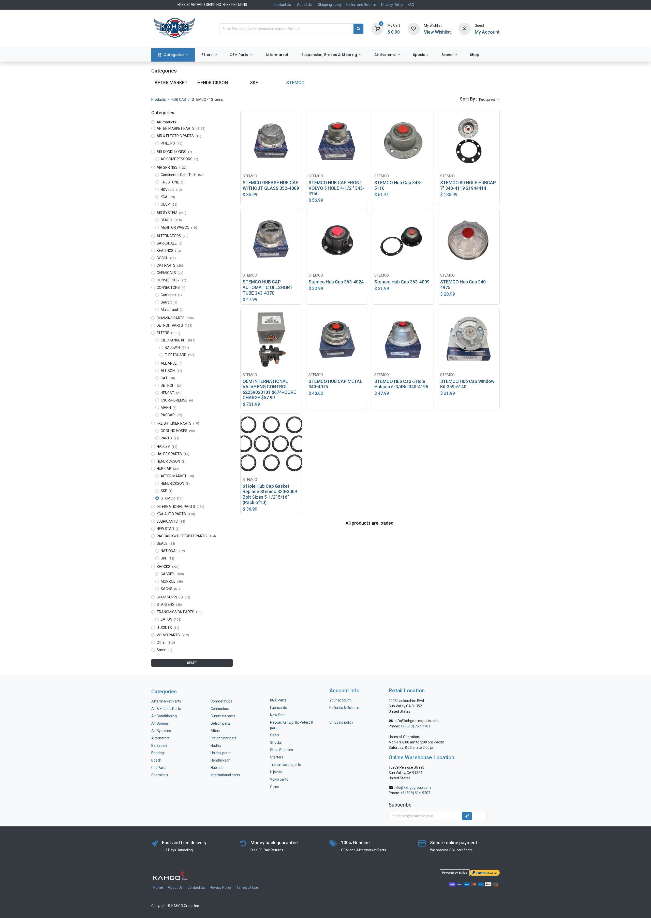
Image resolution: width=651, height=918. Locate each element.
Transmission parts (285, 765)
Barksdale (159, 745)
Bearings (158, 753)
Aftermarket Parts (166, 701)
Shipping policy (330, 5)
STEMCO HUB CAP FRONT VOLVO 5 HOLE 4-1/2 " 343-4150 (336, 188)
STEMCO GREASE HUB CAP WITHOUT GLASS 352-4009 (271, 185)
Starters (276, 757)
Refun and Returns (361, 5)
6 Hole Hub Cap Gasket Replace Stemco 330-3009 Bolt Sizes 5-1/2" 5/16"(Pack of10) (270, 494)
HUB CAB (178, 99)
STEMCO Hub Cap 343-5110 (398, 185)
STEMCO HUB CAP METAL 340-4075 (335, 384)
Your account (340, 700)
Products (158, 99)
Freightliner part (223, 738)
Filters (215, 731)
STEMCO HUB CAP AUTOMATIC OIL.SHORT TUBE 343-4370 (268, 287)
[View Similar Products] (299, 118)
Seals (274, 735)
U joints (276, 772)
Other (274, 787)
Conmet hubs (221, 701)
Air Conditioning (164, 716)
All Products (166, 122)
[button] (489, 99)
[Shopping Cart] (377, 28)
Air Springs (160, 723)
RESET (192, 662)
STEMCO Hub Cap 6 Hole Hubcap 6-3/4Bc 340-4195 (401, 384)
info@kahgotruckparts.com (417, 721)
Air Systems (161, 731)
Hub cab (217, 768)
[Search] (358, 29)
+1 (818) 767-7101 (415, 726)
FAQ (411, 5)
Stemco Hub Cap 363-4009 (402, 281)
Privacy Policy (392, 5)
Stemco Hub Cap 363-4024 (336, 281)
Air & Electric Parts (166, 709)
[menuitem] (173, 55)
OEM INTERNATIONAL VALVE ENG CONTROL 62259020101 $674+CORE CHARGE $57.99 (269, 389)
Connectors (220, 709)
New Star (277, 715)
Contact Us (282, 5)
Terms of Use (247, 887)
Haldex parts (221, 753)
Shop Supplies (281, 750)
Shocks (276, 742)
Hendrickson (220, 760)
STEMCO (250, 176)
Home (158, 887)
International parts (225, 775)
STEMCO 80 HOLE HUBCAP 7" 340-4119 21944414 (468, 185)
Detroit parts (221, 723)
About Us (304, 5)
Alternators (160, 738)
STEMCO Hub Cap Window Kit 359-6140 (467, 384)
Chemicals (159, 775)
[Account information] (464, 28)
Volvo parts (279, 779)
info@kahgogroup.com (412, 787)
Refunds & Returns (344, 708)
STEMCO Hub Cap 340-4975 (463, 284)
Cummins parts (223, 716)
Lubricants (278, 708)
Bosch (156, 760)
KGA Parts (278, 700)
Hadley (216, 745)
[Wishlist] (414, 28)
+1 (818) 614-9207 (415, 793)
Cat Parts (158, 768)
